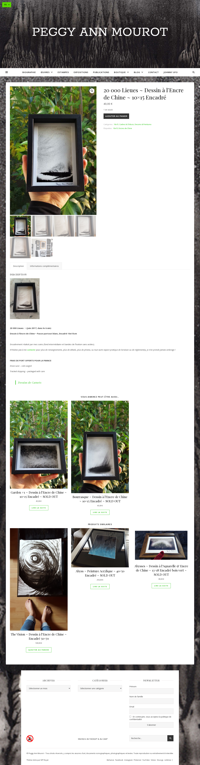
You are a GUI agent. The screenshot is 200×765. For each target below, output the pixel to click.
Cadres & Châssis (126, 124)
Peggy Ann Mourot (100, 32)
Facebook (119, 760)
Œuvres (45, 72)
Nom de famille (136, 696)
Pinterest (137, 760)
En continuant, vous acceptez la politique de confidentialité (150, 718)
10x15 (116, 124)
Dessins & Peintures (143, 124)
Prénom (132, 686)
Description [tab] (18, 266)
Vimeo (153, 760)
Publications (101, 72)
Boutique (120, 72)
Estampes (63, 72)
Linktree (167, 760)
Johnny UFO (171, 72)
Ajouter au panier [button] (38, 650)
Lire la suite (39, 508)
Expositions (81, 72)
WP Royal (44, 760)
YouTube (146, 760)
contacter (31, 349)
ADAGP (93, 738)
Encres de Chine (125, 128)
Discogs (160, 760)
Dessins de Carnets (29, 382)
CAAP (105, 738)
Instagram (128, 760)
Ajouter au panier (116, 116)
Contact (153, 72)
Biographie (29, 72)
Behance (110, 760)
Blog (137, 72)
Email (131, 706)
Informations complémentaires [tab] (44, 266)
